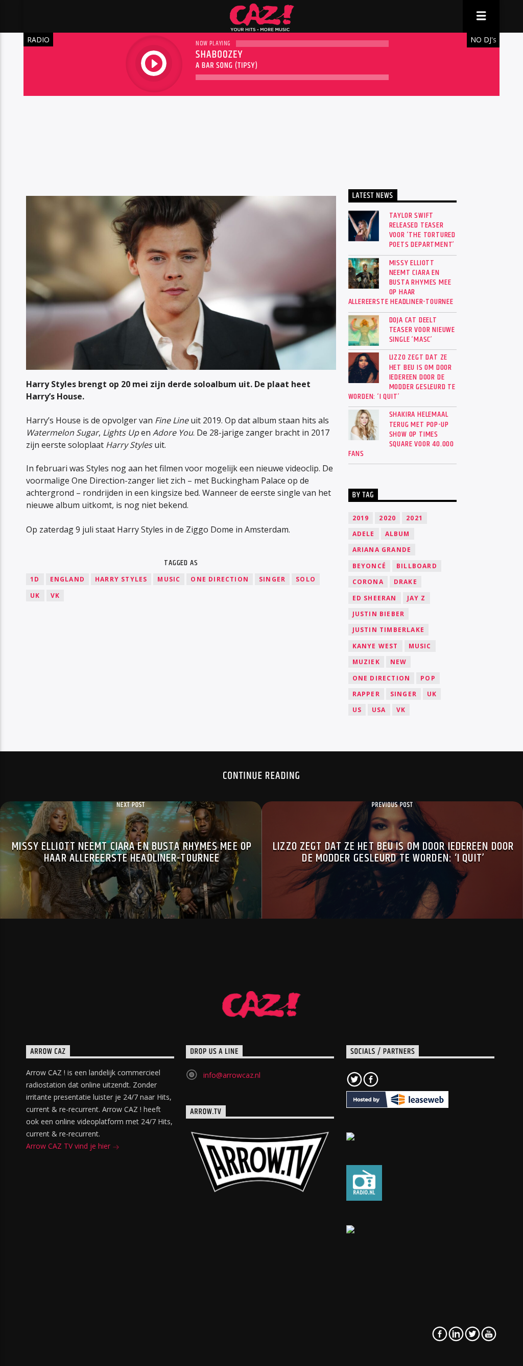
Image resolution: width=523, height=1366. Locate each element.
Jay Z (416, 598)
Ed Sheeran (374, 598)
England (67, 579)
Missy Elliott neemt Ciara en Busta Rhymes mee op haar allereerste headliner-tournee (401, 282)
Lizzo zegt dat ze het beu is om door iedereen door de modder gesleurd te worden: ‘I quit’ (402, 376)
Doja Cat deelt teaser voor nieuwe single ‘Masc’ (422, 330)
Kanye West (375, 646)
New (398, 661)
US (357, 709)
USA (379, 709)
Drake (405, 581)
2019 (360, 518)
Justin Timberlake (388, 629)
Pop (428, 678)
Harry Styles (121, 579)
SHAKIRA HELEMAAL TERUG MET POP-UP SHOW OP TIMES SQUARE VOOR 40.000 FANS (401, 434)
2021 (414, 518)
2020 (387, 518)
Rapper (366, 694)
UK (35, 595)
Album (397, 533)
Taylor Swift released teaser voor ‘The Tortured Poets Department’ (422, 230)
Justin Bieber (378, 614)
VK (55, 595)
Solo (306, 579)
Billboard (416, 566)
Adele (363, 533)
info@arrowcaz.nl (231, 1075)
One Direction (220, 579)
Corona (368, 581)
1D (34, 579)
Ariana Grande (382, 549)
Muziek (366, 661)
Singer (272, 579)
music (168, 579)
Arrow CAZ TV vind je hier (69, 1146)
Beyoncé (369, 566)
